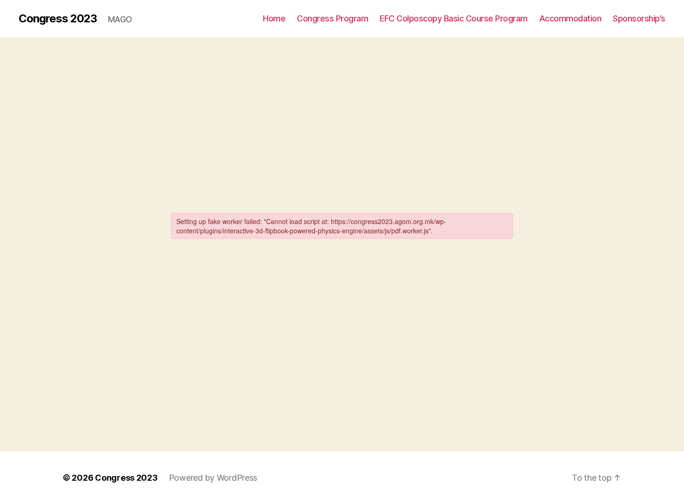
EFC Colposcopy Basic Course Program (454, 18)
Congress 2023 (58, 18)
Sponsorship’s (639, 18)
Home (274, 18)
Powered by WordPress (213, 478)
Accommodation (570, 18)
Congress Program (332, 18)
